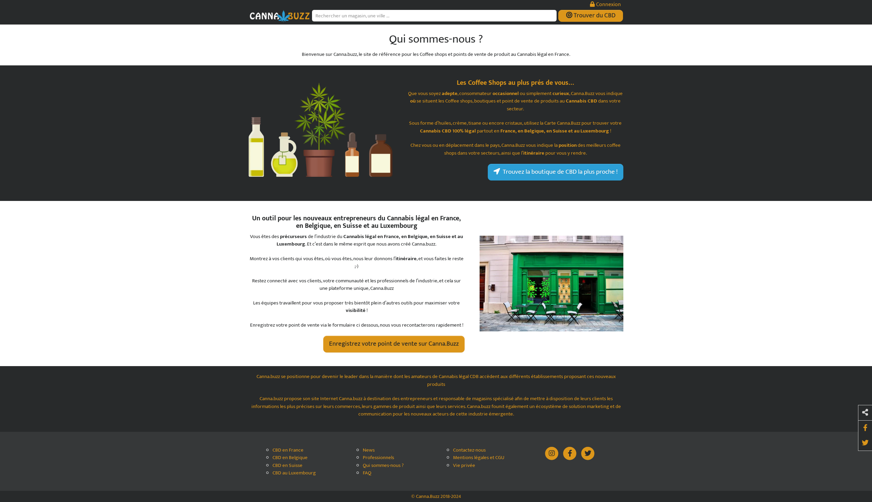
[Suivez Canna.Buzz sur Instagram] (552, 453)
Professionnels (378, 458)
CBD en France (287, 450)
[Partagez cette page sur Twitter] (865, 443)
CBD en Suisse (287, 466)
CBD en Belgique (290, 458)
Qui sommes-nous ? (383, 466)
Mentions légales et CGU (478, 458)
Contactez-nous (469, 450)
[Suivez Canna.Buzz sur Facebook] (570, 453)
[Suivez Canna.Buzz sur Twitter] (587, 453)
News (369, 450)
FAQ (367, 473)
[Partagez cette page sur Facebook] (865, 428)
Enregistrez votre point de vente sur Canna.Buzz (394, 344)
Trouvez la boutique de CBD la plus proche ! (559, 172)
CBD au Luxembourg (294, 473)
